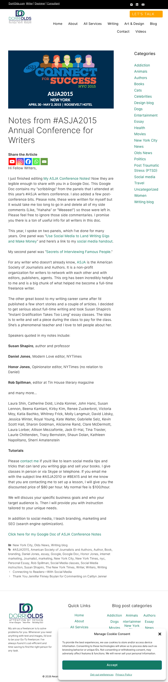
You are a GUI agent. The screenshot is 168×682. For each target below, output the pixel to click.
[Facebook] (28, 161)
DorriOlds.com (17, 3)
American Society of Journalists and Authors (61, 549)
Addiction (142, 65)
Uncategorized (146, 189)
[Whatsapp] (36, 161)
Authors (140, 78)
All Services (93, 24)
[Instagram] (20, 161)
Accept (112, 665)
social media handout (94, 241)
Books (139, 84)
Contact (123, 31)
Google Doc (70, 554)
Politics (140, 159)
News (139, 146)
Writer (29, 3)
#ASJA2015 (21, 549)
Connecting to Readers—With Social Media (42, 571)
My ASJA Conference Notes (66, 178)
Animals (140, 71)
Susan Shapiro (34, 567)
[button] (160, 634)
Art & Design (134, 24)
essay (45, 554)
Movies (140, 134)
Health (139, 128)
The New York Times (60, 567)
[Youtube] (12, 161)
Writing (113, 24)
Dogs (138, 109)
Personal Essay (18, 563)
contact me (29, 461)
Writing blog (59, 545)
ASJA (81, 262)
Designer (40, 3)
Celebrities (143, 96)
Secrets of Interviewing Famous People (78, 252)
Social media (144, 177)
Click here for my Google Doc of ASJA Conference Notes (54, 534)
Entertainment (146, 115)
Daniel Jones (30, 554)
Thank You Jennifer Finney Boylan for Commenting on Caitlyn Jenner (60, 576)
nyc (102, 558)
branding (14, 554)
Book (108, 549)
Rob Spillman (40, 563)
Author (98, 549)
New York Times (86, 558)
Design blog (144, 103)
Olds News (41, 545)
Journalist (30, 558)
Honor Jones (89, 554)
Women (140, 195)
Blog (153, 24)
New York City (23, 545)
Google (56, 554)
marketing (45, 558)
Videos (140, 31)
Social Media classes (64, 563)
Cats (138, 90)
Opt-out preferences (102, 674)
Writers (91, 567)
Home (57, 24)
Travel (139, 183)
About (73, 24)
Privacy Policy (124, 674)
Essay (139, 121)
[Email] (44, 161)
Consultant (53, 3)
